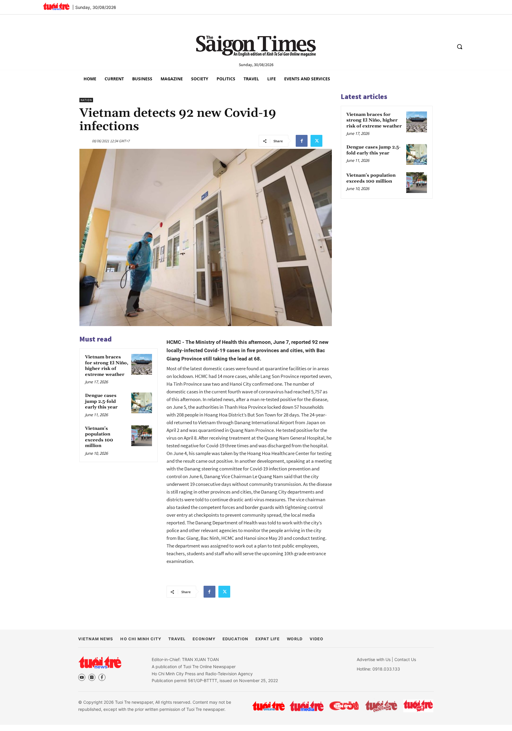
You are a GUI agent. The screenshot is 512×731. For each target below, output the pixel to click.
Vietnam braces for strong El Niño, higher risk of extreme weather (106, 365)
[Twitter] (316, 141)
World (294, 638)
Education (235, 638)
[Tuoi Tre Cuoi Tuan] (381, 706)
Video (316, 638)
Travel (176, 638)
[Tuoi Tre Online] (268, 706)
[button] (459, 46)
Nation (86, 100)
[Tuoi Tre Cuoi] (343, 706)
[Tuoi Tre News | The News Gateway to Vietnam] (56, 6)
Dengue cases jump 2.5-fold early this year (101, 401)
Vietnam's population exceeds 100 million (99, 437)
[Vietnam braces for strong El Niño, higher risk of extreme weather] (141, 364)
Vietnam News (95, 638)
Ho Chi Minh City (140, 638)
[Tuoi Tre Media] (306, 706)
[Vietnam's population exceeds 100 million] (141, 435)
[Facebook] (302, 141)
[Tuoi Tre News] (99, 662)
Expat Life (267, 638)
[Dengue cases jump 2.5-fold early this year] (141, 402)
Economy (204, 638)
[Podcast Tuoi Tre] (418, 706)
